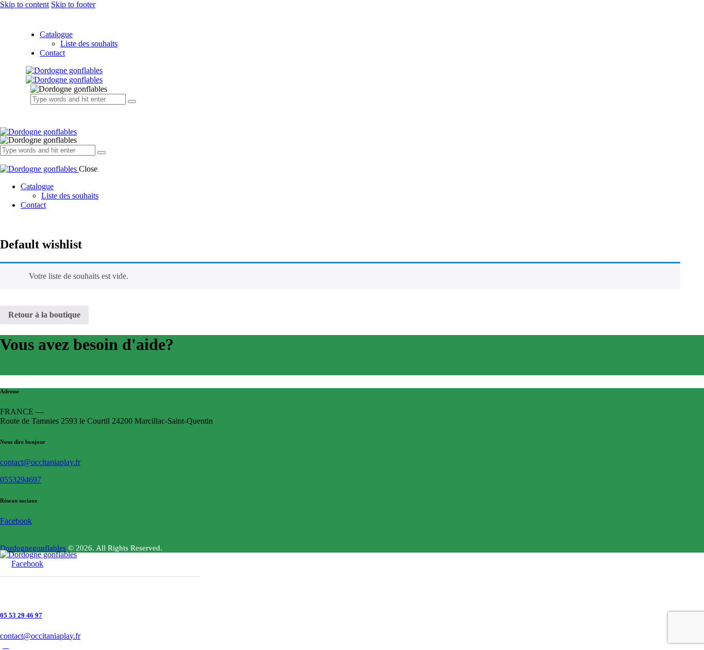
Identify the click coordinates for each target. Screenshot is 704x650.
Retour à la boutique (44, 314)
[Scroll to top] (5, 645)
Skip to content (24, 4)
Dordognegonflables (33, 548)
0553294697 (20, 479)
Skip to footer (73, 4)
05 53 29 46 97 (21, 615)
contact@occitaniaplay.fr (40, 462)
